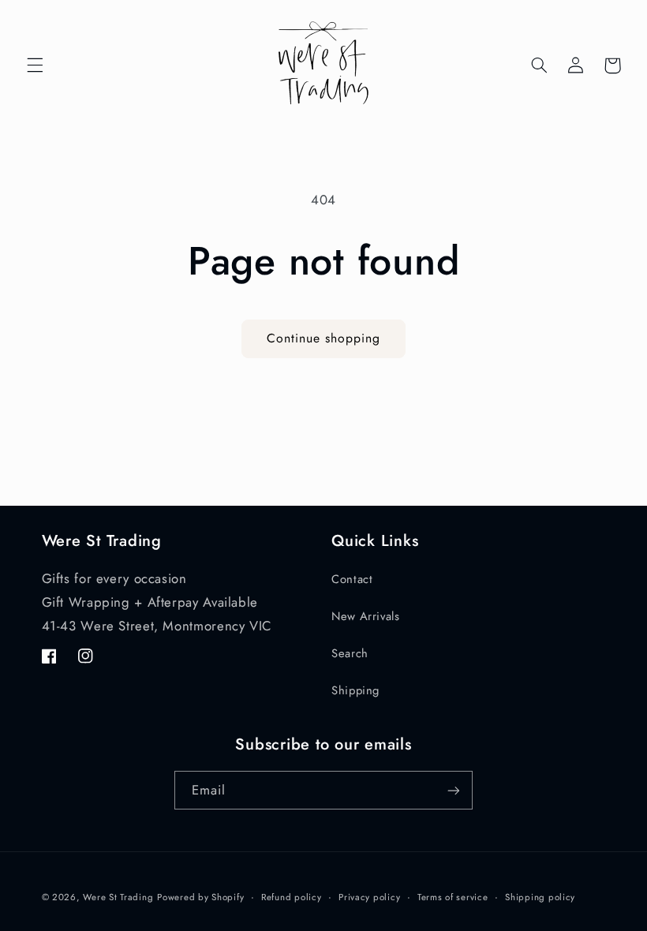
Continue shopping (324, 338)
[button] (35, 65)
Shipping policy (540, 897)
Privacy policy (369, 897)
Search (349, 653)
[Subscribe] (454, 790)
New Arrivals (365, 616)
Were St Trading (118, 897)
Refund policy (291, 897)
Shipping (355, 690)
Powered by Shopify (200, 897)
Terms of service (452, 897)
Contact (351, 579)
